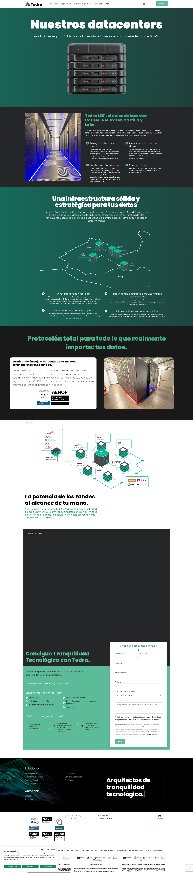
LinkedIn (160, 818)
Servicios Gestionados (74, 777)
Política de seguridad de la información (129, 850)
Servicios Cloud (31, 780)
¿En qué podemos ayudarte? (125, 691)
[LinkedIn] (159, 816)
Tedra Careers (30, 799)
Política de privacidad (151, 734)
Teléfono (118, 682)
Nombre (118, 654)
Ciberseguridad (31, 773)
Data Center (69, 780)
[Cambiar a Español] (144, 3)
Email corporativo (121, 672)
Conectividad (70, 773)
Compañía (118, 663)
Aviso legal (75, 850)
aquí (17, 859)
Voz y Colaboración (33, 783)
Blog (107, 4)
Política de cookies (106, 850)
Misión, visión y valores (154, 850)
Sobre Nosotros (31, 796)
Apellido (143, 654)
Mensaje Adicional (121, 701)
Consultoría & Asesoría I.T (35, 777)
